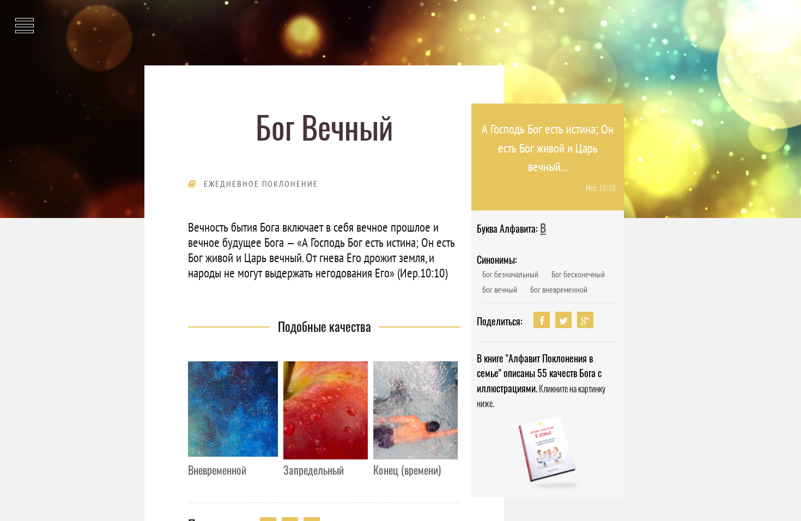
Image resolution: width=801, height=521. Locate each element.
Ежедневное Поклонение (261, 183)
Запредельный (313, 470)
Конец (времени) (407, 470)
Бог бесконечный (578, 274)
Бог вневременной (558, 289)
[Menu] (24, 19)
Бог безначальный (510, 274)
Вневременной (217, 470)
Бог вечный (499, 289)
